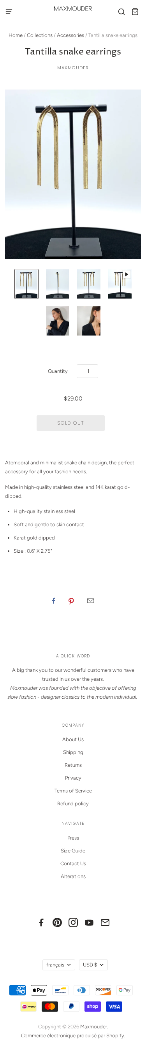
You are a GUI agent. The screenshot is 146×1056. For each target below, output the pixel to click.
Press (73, 838)
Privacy (73, 778)
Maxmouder (73, 68)
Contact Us (73, 863)
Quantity (58, 371)
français (55, 965)
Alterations (73, 876)
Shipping (73, 752)
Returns (73, 765)
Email (91, 600)
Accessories (70, 35)
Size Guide (73, 851)
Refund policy (73, 803)
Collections (40, 35)
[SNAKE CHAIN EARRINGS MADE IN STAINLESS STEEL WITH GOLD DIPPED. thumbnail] (26, 284)
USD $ (90, 965)
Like (53, 600)
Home (16, 35)
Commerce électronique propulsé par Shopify (72, 1035)
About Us (73, 739)
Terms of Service (73, 791)
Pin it (71, 600)
